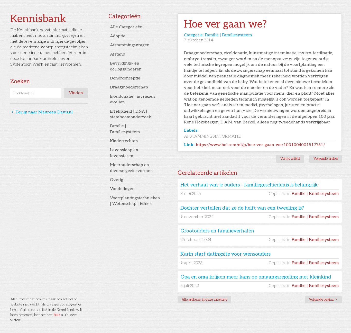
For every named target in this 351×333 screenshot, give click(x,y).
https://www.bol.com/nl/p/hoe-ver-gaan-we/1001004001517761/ (260, 144)
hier (56, 315)
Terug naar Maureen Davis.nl (41, 112)
